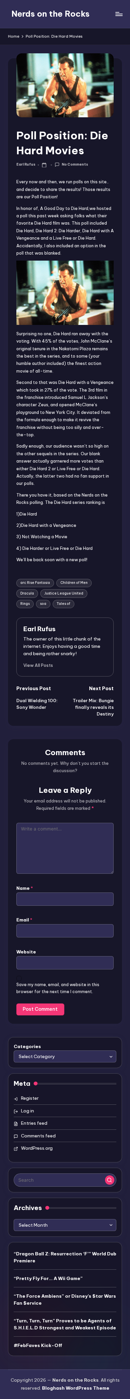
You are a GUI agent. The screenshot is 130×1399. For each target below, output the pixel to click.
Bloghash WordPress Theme (75, 1388)
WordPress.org (37, 1148)
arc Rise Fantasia (35, 583)
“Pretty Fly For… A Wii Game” (48, 1278)
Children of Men (74, 583)
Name (24, 888)
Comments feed (38, 1136)
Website (26, 952)
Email (24, 920)
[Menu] (118, 14)
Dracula (27, 593)
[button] (38, 665)
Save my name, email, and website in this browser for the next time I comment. (57, 988)
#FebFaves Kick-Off (38, 1345)
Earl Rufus (39, 629)
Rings (25, 604)
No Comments (75, 164)
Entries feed (34, 1123)
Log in (27, 1111)
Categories (27, 1046)
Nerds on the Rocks (50, 14)
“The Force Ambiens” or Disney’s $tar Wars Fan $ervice (65, 1299)
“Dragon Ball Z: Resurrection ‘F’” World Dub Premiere (65, 1257)
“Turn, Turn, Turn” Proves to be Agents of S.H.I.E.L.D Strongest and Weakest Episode (65, 1324)
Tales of (63, 604)
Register (30, 1098)
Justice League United (63, 593)
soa (43, 604)
